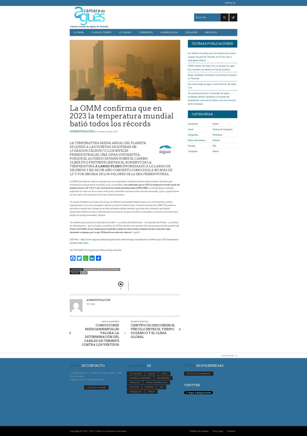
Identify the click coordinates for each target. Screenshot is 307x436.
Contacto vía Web (96, 387)
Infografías (193, 134)
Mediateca (217, 134)
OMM (84, 273)
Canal (190, 129)
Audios (216, 123)
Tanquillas (193, 151)
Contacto (230, 3)
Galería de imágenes (222, 129)
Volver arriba (227, 355)
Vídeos (216, 151)
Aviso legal (218, 431)
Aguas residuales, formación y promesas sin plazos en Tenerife (212, 76)
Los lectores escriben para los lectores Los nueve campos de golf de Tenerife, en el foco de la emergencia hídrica (212, 57)
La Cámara (79, 32)
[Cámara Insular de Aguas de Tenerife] (112, 17)
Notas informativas (197, 140)
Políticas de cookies (199, 431)
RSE (214, 145)
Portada (115, 269)
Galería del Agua (169, 32)
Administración (82, 131)
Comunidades (146, 32)
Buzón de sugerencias (199, 373)
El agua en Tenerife (101, 32)
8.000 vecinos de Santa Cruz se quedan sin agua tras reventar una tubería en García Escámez (211, 67)
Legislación (191, 32)
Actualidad (125, 32)
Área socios (211, 32)
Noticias (103, 269)
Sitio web (90, 304)
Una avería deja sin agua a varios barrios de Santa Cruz (212, 86)
